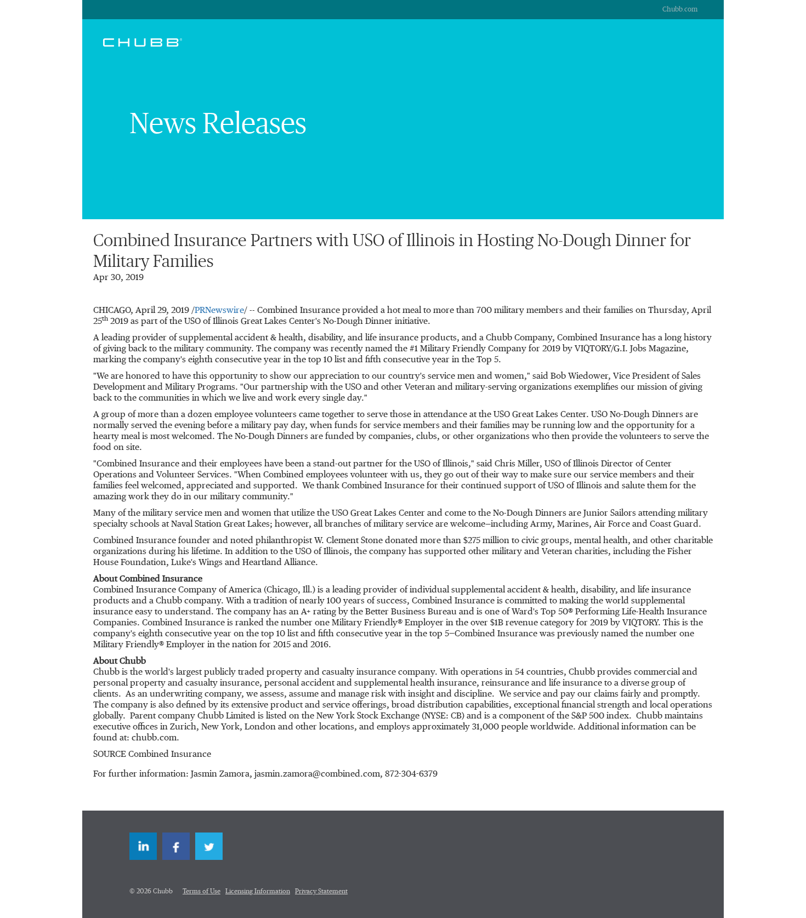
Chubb (142, 42)
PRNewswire (219, 310)
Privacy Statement (321, 891)
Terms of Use (201, 891)
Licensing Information (257, 891)
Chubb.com (679, 9)
